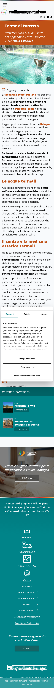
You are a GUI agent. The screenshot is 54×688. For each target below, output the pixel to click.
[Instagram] (41, 17)
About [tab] (44, 314)
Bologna (45, 124)
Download (27, 537)
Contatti (27, 580)
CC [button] (49, 79)
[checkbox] (15, 89)
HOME (9, 41)
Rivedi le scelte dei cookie (27, 623)
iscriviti (27, 648)
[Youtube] (48, 17)
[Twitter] (44, 17)
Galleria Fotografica (27, 566)
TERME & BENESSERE (23, 41)
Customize (25, 367)
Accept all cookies (27, 359)
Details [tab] (27, 314)
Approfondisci (22, 410)
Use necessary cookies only (27, 376)
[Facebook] (38, 17)
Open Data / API (27, 551)
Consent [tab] (10, 314)
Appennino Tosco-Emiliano (20, 94)
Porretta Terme (24, 108)
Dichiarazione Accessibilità (27, 616)
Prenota (27, 478)
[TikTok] (51, 17)
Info (4, 381)
